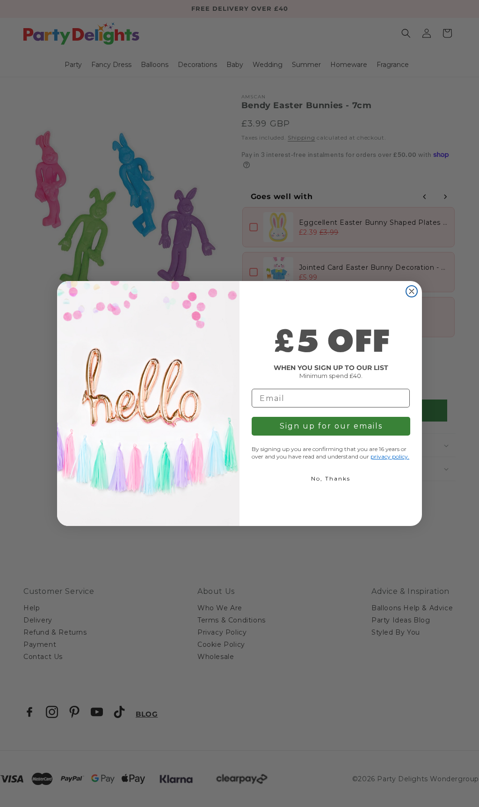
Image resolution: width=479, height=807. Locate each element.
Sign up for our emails (331, 426)
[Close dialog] (411, 291)
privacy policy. (389, 456)
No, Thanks (330, 478)
